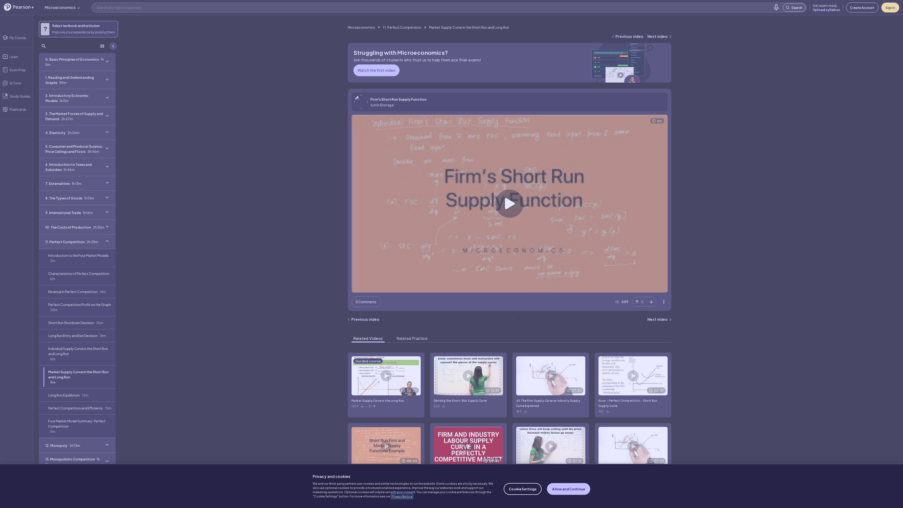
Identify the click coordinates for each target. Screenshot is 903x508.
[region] (451, 486)
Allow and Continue (568, 489)
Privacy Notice (402, 496)
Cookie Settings (522, 489)
